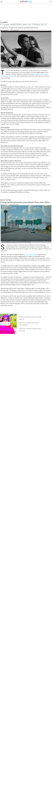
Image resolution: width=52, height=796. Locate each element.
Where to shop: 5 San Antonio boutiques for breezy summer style (30, 329)
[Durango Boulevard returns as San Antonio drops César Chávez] (26, 224)
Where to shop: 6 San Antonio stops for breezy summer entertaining (29, 324)
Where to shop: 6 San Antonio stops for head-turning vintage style (30, 318)
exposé (30, 254)
